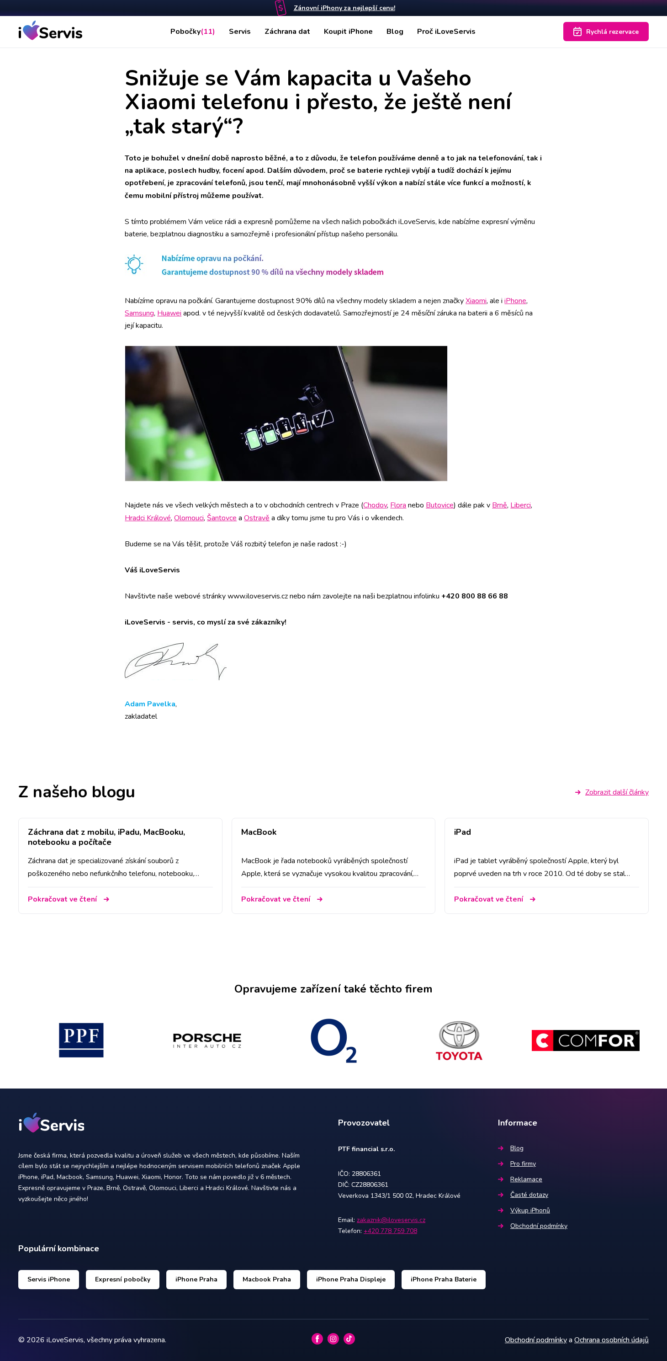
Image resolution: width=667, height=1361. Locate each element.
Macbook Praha (267, 1279)
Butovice (440, 505)
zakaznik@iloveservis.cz (391, 1220)
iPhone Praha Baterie (443, 1279)
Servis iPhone (48, 1279)
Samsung (139, 313)
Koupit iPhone (348, 32)
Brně (499, 505)
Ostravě (257, 518)
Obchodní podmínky (538, 1226)
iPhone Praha (196, 1279)
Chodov (375, 505)
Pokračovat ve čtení (62, 899)
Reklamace (526, 1179)
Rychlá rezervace (612, 31)
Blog (394, 32)
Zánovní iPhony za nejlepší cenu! (344, 8)
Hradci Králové (148, 518)
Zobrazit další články (617, 792)
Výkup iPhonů (530, 1210)
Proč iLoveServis (446, 32)
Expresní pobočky (122, 1279)
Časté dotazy (529, 1194)
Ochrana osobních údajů (611, 1340)
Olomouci (189, 518)
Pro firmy (523, 1163)
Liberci (520, 505)
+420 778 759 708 (390, 1231)
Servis (240, 32)
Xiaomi (476, 301)
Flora (398, 505)
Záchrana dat (287, 32)
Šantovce (222, 518)
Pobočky (192, 32)
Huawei (169, 313)
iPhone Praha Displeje (351, 1279)
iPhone (515, 301)
